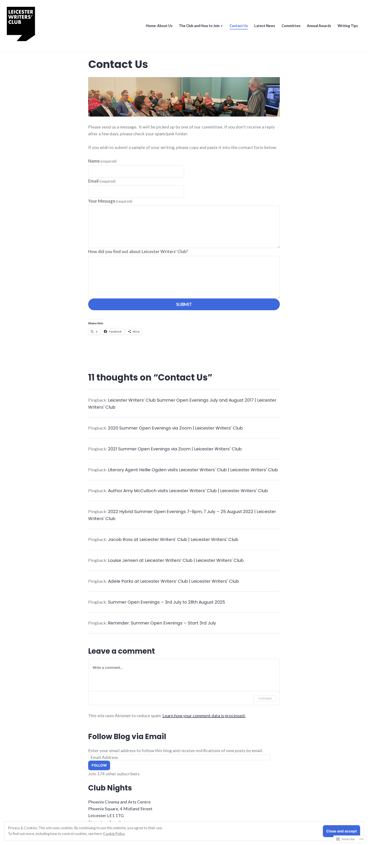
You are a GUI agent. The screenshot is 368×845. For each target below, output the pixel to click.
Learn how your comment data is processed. (204, 715)
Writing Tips (348, 26)
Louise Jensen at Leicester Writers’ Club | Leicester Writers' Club (176, 560)
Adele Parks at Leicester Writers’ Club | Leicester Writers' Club (173, 581)
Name (102, 160)
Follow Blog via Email (127, 736)
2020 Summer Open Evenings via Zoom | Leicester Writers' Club (175, 428)
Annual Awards (319, 26)
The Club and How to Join (199, 26)
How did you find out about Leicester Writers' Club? (138, 251)
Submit (184, 304)
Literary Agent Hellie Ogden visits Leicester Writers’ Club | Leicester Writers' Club (193, 470)
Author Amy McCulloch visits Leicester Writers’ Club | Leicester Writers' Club (188, 491)
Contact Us (239, 26)
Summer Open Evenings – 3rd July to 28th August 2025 (166, 602)
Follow (99, 765)
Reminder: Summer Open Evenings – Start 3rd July (162, 623)
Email (102, 180)
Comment (265, 698)
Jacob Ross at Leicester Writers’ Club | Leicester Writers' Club (173, 539)
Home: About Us (159, 26)
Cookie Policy (114, 834)
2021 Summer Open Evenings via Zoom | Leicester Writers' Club (175, 449)
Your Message (110, 200)
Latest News (264, 26)
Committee (291, 26)
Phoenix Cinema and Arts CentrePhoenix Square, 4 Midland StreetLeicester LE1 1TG (120, 808)
